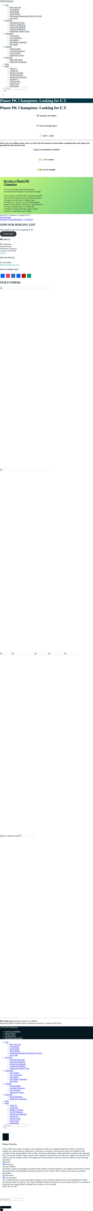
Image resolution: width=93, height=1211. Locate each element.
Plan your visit (15, 7)
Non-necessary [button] (8, 1175)
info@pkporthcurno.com (9, 265)
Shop (7, 64)
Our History (14, 40)
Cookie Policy (10, 1036)
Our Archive (14, 36)
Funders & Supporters (18, 77)
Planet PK (9, 57)
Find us (3, 253)
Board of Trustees (16, 73)
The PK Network (16, 75)
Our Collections (16, 38)
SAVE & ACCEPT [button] (9, 1186)
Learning (8, 47)
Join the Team (15, 81)
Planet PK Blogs (16, 60)
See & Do (8, 20)
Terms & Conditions (12, 1031)
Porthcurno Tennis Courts (19, 31)
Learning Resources (17, 51)
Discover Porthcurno (18, 25)
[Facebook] (2, 275)
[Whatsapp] (29, 275)
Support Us (14, 79)
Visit (6, 5)
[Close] (1, 1209)
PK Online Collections (18, 42)
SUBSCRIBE (8, 234)
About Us (13, 68)
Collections (9, 33)
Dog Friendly (15, 14)
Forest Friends (15, 49)
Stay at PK (14, 18)
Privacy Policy (10, 1034)
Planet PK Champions (18, 62)
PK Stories (14, 44)
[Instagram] (8, 275)
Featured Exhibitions (18, 29)
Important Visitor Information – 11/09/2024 (16, 219)
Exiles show (14, 86)
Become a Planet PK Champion (16, 182)
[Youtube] (23, 275)
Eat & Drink (14, 12)
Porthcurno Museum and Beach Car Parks (26, 16)
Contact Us (14, 71)
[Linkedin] (18, 275)
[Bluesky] (13, 275)
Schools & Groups (17, 55)
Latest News (14, 84)
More (7, 66)
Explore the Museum (18, 27)
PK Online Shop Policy (14, 1038)
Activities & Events (17, 23)
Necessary (9, 1164)
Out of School (15, 53)
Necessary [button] (6, 1162)
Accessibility (14, 9)
